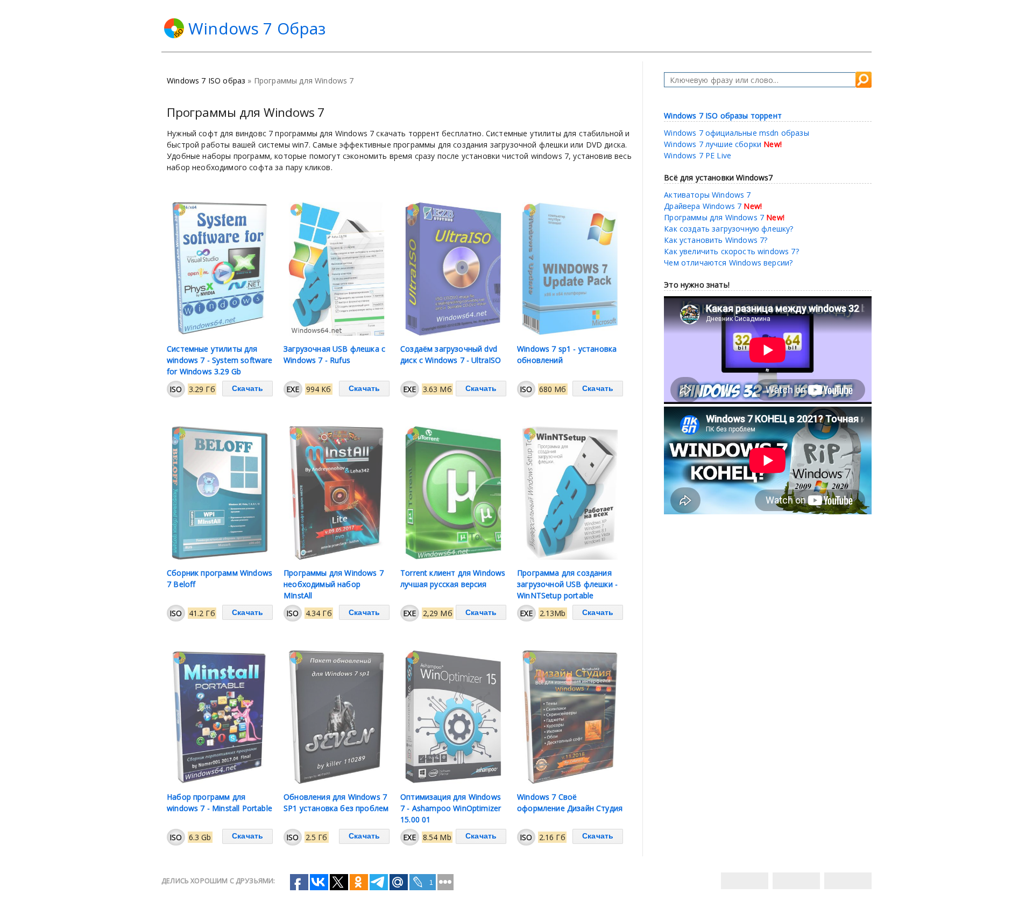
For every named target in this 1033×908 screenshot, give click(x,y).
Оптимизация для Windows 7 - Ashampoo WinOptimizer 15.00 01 (450, 808)
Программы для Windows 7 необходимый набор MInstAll (334, 584)
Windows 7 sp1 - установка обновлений (567, 354)
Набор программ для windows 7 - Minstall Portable (219, 802)
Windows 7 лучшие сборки (712, 144)
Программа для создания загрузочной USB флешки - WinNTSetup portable (567, 584)
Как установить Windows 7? (715, 240)
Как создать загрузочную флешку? (728, 228)
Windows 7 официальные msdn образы (736, 133)
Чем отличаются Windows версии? (728, 262)
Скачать (247, 388)
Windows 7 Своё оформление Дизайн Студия (569, 802)
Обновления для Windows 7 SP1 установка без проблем (336, 802)
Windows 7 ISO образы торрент (723, 115)
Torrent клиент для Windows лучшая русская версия (452, 578)
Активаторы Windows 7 (707, 195)
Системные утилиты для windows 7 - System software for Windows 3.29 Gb (220, 360)
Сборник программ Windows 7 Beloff (219, 578)
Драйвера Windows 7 (702, 206)
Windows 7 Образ (257, 28)
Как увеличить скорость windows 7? (731, 251)
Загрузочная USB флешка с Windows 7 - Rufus (334, 354)
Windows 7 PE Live (697, 155)
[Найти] (863, 80)
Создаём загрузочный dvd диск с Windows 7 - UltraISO (450, 354)
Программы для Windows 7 (714, 217)
